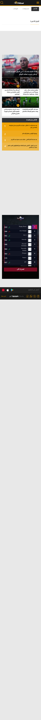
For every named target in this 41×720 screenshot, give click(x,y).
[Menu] (38, 2)
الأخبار (35, 8)
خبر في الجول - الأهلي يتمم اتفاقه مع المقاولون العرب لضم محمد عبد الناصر (20, 146)
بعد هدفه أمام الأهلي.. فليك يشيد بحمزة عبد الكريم (20, 140)
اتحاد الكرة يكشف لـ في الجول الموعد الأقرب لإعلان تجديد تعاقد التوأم (21, 73)
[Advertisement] (20, 183)
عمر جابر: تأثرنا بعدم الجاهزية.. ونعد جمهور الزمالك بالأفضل (30, 110)
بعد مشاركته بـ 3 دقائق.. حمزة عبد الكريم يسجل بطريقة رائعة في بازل (20, 126)
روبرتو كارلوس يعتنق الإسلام (20, 134)
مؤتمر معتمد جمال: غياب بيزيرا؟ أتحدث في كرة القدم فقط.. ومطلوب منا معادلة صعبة (30, 92)
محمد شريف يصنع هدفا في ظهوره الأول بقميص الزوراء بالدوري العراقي (12, 111)
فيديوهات (25, 8)
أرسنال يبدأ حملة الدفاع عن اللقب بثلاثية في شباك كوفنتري (12, 92)
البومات (15, 8)
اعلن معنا (3, 296)
